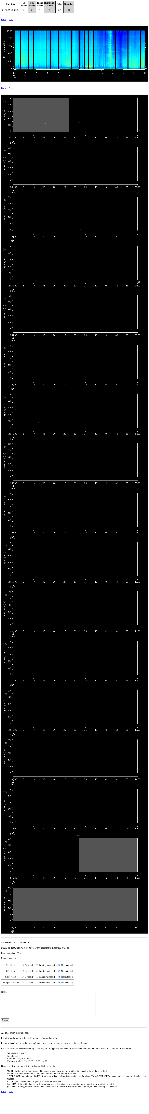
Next (11, 19)
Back (3, 19)
